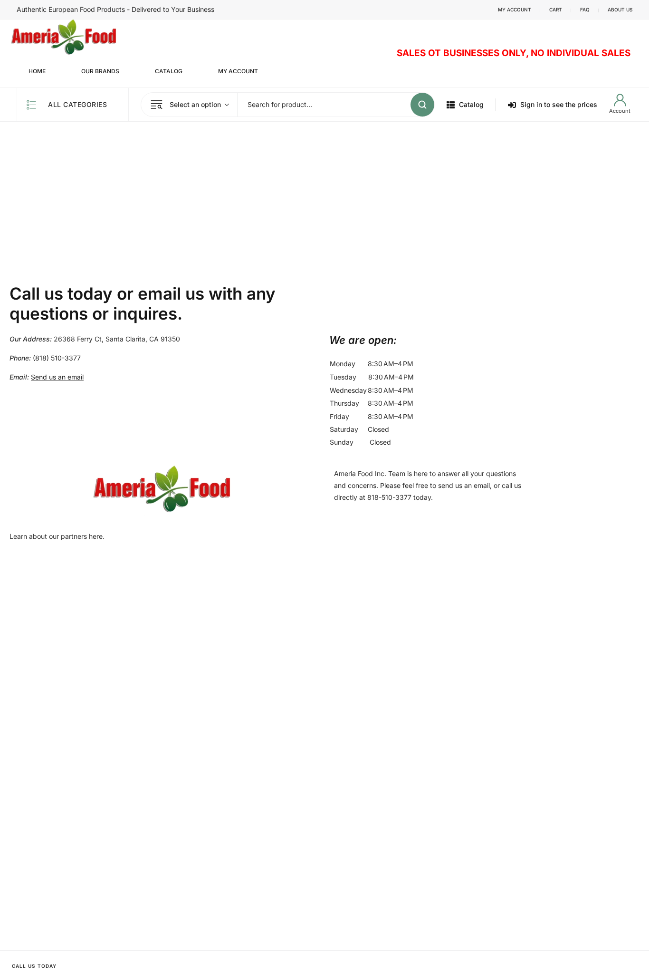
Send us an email (57, 377)
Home (37, 71)
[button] (484, 340)
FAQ (585, 9)
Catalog (168, 71)
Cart (555, 9)
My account (514, 9)
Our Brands (100, 71)
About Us (620, 9)
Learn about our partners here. (57, 536)
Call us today (34, 966)
